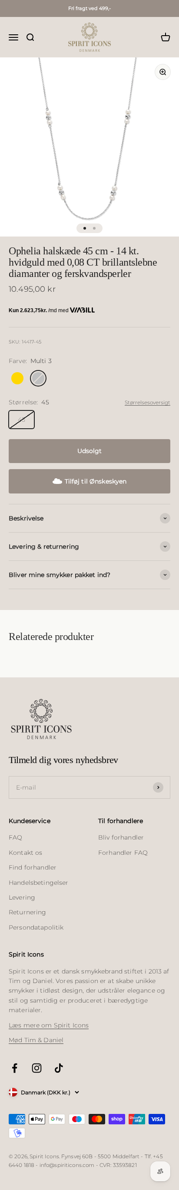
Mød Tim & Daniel (36, 1040)
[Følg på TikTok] (59, 1068)
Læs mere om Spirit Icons (49, 1025)
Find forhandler (32, 867)
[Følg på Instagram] (37, 1068)
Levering (22, 897)
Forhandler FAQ (123, 853)
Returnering (27, 912)
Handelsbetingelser (39, 883)
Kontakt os (25, 853)
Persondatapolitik (36, 927)
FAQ (15, 837)
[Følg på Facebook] (14, 1068)
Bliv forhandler (121, 837)
